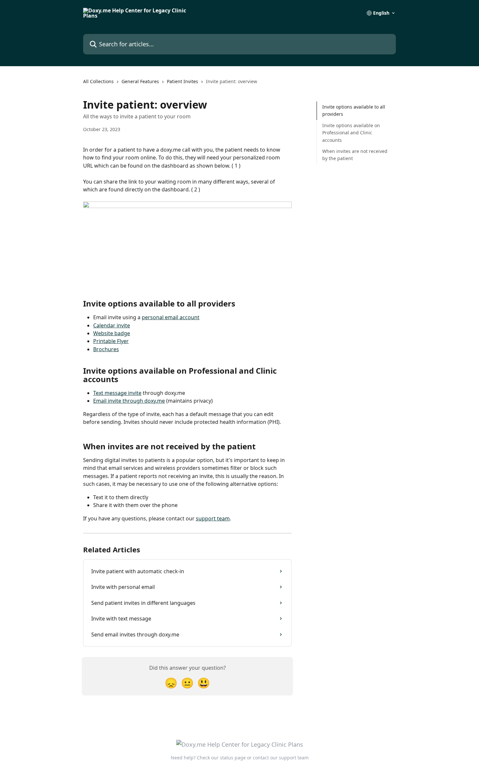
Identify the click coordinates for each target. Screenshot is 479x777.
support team (213, 518)
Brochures (106, 349)
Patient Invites (182, 81)
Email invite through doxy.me (129, 400)
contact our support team (281, 758)
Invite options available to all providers (353, 110)
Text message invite (117, 392)
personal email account (170, 317)
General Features (140, 81)
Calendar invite (111, 325)
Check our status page (221, 758)
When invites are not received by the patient (354, 154)
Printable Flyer (111, 341)
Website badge (111, 333)
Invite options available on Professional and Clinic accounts (351, 132)
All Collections (98, 81)
